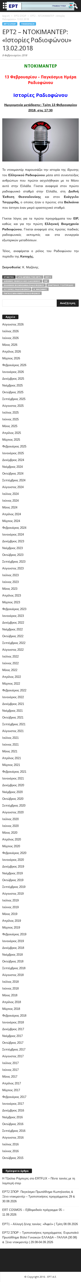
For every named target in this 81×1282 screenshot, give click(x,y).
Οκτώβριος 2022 (12, 636)
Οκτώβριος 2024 (12, 473)
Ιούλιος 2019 (10, 900)
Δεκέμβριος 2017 (13, 1029)
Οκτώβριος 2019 (12, 880)
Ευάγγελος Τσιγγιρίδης (61, 285)
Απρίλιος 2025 (11, 433)
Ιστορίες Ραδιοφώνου (17, 289)
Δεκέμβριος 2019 (13, 866)
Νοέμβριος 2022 (12, 629)
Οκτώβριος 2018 (12, 961)
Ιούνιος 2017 (10, 1069)
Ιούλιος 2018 (10, 981)
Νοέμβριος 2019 (12, 873)
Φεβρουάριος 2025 (14, 446)
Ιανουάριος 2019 (13, 941)
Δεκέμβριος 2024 (13, 460)
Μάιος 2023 (9, 588)
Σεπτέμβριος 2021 (13, 724)
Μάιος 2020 (9, 832)
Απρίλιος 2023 (11, 595)
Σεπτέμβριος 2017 (13, 1049)
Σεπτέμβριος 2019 (13, 887)
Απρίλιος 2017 (11, 1083)
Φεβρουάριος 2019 (14, 934)
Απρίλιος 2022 (11, 676)
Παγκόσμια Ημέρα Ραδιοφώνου (22, 293)
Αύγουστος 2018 (13, 975)
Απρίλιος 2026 (11, 351)
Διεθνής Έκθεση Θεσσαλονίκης (22, 281)
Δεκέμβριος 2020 (13, 785)
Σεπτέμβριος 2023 (13, 561)
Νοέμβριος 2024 (12, 466)
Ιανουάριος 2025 (13, 453)
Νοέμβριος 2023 (12, 548)
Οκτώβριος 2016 (12, 1124)
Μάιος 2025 (9, 426)
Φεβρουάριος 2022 (14, 690)
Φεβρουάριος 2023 (14, 609)
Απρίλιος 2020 (11, 839)
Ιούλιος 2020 (10, 819)
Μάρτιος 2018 (11, 1009)
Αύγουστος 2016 (13, 1137)
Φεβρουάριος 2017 (14, 1097)
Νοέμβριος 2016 (12, 1117)
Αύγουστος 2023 (13, 568)
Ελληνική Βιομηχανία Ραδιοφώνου (24, 285)
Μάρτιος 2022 (11, 683)
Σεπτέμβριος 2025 (13, 399)
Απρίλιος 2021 (11, 758)
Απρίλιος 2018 (11, 1002)
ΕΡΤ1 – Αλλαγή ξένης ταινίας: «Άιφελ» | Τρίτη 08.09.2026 (40, 1224)
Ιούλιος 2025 (10, 412)
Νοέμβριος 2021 (12, 710)
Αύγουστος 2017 (13, 1056)
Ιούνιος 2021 (10, 744)
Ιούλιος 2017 (10, 1063)
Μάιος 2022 (9, 670)
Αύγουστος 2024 (13, 487)
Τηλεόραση (27, 23)
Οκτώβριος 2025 (12, 392)
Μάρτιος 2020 (11, 846)
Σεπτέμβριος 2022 (13, 643)
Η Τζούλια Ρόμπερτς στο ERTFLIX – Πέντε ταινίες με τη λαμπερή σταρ (38, 1181)
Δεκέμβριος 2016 (13, 1110)
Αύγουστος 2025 (13, 405)
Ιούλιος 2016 (10, 1144)
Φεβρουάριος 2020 (14, 853)
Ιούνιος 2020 (10, 826)
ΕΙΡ (45, 281)
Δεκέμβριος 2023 (13, 541)
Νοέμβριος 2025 (12, 385)
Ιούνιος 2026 (10, 338)
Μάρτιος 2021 (11, 765)
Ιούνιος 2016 (10, 1151)
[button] (74, 6)
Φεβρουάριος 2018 (14, 1015)
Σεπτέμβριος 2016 (13, 1130)
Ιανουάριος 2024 (13, 534)
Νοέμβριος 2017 (12, 1036)
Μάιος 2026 (9, 344)
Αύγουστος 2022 (13, 649)
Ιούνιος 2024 (10, 500)
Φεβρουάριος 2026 (14, 365)
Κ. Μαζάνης (40, 289)
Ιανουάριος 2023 (13, 616)
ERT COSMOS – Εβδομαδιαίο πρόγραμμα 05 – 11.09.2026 (33, 1212)
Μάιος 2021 (9, 751)
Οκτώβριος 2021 (12, 717)
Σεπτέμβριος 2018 (13, 968)
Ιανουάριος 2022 (13, 697)
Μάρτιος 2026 (11, 358)
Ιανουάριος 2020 (13, 859)
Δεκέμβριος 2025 (13, 378)
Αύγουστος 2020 (13, 812)
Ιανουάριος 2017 (13, 1103)
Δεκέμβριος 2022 (13, 622)
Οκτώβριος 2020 (12, 798)
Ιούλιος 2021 (10, 737)
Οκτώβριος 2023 (12, 555)
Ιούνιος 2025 (10, 419)
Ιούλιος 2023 (10, 575)
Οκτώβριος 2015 (12, 1158)
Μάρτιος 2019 (11, 927)
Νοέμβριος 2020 (12, 792)
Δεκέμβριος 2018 (13, 948)
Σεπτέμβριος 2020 (13, 805)
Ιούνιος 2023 (10, 582)
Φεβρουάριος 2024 (14, 527)
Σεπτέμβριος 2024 (13, 480)
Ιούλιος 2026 (10, 331)
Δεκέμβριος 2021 (13, 704)
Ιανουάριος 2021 (13, 778)
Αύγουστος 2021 (13, 731)
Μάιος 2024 (9, 507)
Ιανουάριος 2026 (13, 372)
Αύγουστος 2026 (13, 324)
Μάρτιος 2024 (11, 521)
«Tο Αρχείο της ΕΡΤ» (30, 277)
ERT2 (48, 277)
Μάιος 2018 (9, 995)
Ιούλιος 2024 (10, 494)
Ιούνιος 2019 (10, 907)
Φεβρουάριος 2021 (14, 771)
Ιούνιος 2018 (10, 988)
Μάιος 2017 (9, 1076)
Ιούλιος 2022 (10, 656)
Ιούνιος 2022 (10, 663)
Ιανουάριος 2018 (13, 1022)
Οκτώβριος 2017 (12, 1042)
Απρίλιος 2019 (11, 920)
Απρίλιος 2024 (11, 514)
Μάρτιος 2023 (11, 602)
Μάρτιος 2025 (11, 439)
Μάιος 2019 (9, 914)
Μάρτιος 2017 (11, 1090)
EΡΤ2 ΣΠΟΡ (10, 23)
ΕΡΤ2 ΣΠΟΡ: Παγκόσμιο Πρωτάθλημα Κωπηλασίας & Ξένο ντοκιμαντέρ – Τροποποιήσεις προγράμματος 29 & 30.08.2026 (38, 1196)
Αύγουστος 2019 (13, 893)
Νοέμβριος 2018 (12, 954)
